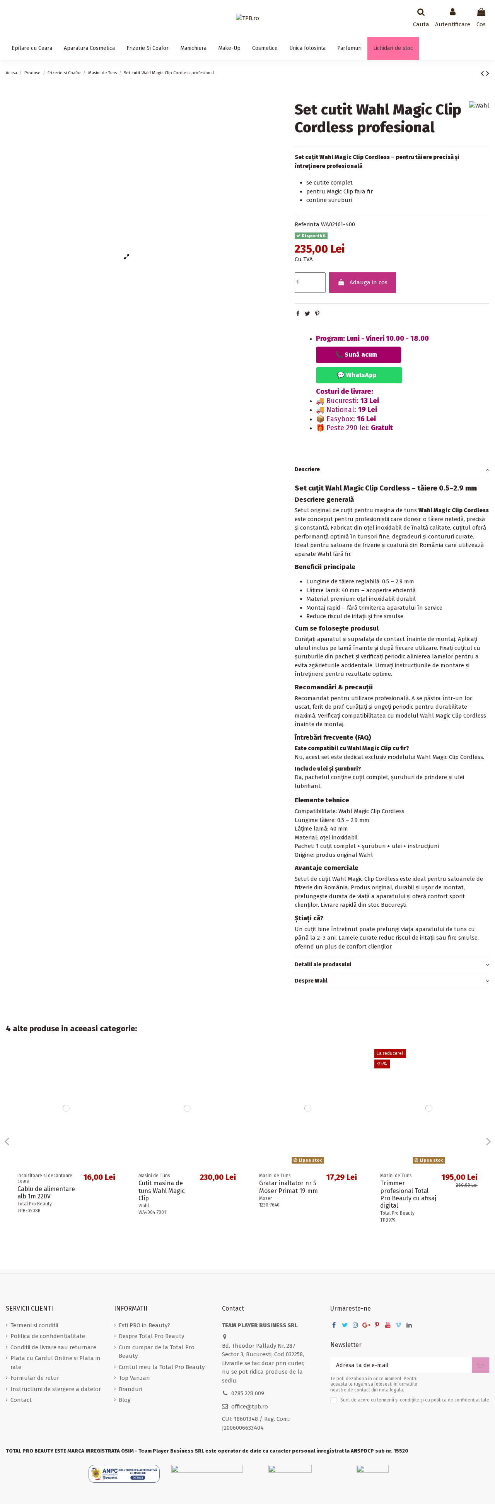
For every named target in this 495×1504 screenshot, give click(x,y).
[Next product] (487, 73)
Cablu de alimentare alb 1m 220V (46, 1192)
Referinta (307, 224)
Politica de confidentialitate (47, 1336)
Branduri (130, 1389)
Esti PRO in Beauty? (144, 1325)
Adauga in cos (368, 282)
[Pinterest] (317, 313)
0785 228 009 (247, 1393)
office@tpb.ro (249, 1406)
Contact (21, 1399)
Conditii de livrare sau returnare (53, 1347)
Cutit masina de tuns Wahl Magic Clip (161, 1190)
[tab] (392, 470)
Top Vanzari (134, 1377)
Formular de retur (34, 1377)
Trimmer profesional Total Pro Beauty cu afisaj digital (408, 1194)
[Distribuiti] (298, 313)
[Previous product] (483, 73)
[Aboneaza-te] (480, 1365)
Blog (125, 1399)
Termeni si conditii (34, 1325)
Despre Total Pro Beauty (151, 1336)
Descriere (307, 469)
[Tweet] (307, 313)
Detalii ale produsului (323, 964)
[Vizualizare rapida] (115, 1061)
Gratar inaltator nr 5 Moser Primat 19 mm (288, 1186)
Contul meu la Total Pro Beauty (162, 1367)
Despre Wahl (311, 981)
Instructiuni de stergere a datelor (55, 1389)
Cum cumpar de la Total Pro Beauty (157, 1352)
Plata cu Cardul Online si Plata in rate (55, 1363)
